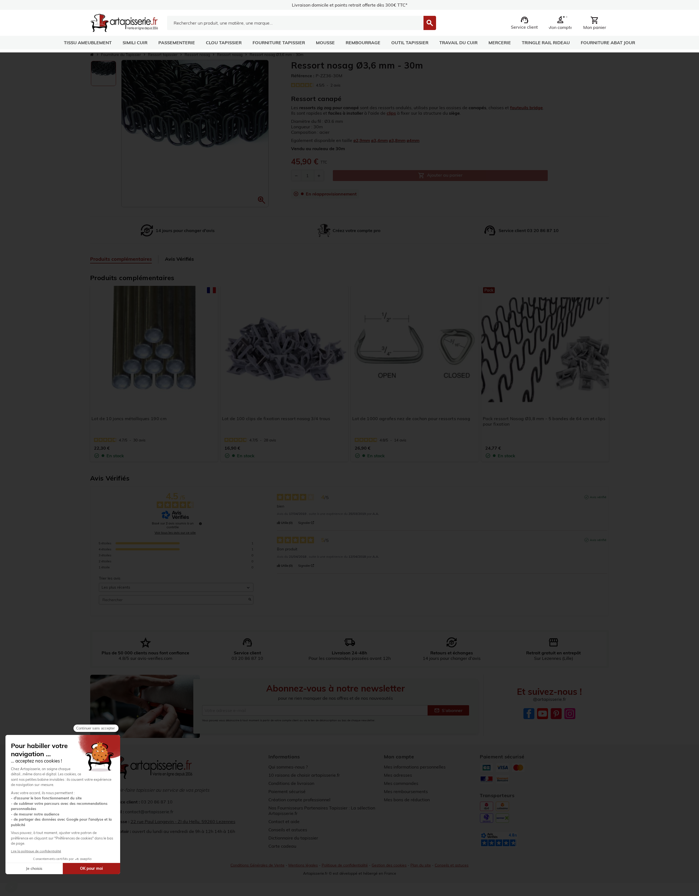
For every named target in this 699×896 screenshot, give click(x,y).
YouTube (542, 713)
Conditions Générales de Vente (257, 865)
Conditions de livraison (291, 783)
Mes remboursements (406, 791)
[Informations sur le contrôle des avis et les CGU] (200, 523)
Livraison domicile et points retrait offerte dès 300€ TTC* (349, 5)
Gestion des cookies (389, 865)
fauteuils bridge (526, 107)
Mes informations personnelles (415, 767)
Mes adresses (398, 775)
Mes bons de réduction (407, 799)
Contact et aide (284, 821)
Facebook (528, 713)
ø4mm (413, 140)
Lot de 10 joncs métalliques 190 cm (129, 418)
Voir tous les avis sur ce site (175, 533)
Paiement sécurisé (287, 791)
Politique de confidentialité (345, 865)
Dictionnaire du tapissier (293, 838)
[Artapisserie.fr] (124, 22)
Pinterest (556, 713)
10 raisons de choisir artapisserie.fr (304, 775)
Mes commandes (401, 783)
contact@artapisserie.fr (149, 811)
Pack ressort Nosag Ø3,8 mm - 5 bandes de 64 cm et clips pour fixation (544, 421)
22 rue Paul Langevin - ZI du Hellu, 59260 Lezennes (183, 821)
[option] (103, 73)
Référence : (302, 75)
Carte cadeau (282, 846)
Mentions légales (303, 865)
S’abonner (448, 710)
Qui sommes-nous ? (288, 767)
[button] (261, 200)
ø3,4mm (379, 140)
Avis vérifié (598, 497)
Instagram (569, 713)
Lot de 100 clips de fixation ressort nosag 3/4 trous (276, 418)
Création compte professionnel (299, 799)
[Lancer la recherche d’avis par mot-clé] (250, 600)
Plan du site (420, 865)
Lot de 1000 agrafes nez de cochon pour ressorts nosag (411, 418)
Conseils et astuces (287, 829)
